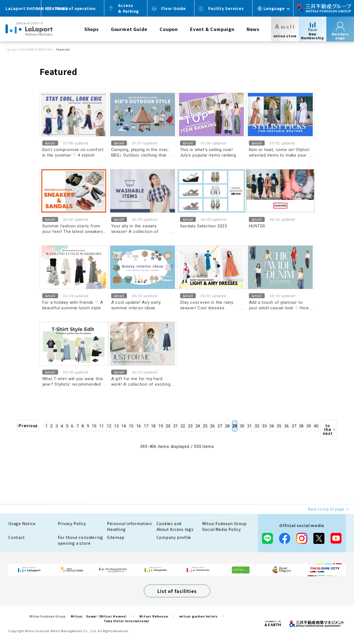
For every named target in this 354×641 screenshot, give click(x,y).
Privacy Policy (72, 523)
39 (308, 426)
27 (220, 426)
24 (198, 426)
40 (316, 426)
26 (212, 426)
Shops (91, 29)
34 (271, 426)
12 (109, 426)
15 (131, 426)
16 (138, 426)
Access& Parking (128, 8)
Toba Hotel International (126, 621)
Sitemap (115, 537)
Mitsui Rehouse (153, 616)
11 (101, 426)
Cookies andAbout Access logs (175, 526)
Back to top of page (332, 619)
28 (227, 426)
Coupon (169, 29)
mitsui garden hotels (198, 616)
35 (279, 426)
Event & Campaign (212, 29)
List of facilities (176, 591)
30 (242, 426)
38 (301, 426)
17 (146, 426)
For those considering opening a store (80, 540)
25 (205, 426)
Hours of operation (75, 8)
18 (153, 426)
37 (294, 426)
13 (116, 426)
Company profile (174, 537)
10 (94, 426)
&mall (50, 143)
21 (175, 426)
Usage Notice (22, 523)
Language (274, 8)
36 (286, 426)
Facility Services (226, 8)
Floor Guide (173, 8)
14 (123, 426)
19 (160, 426)
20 (168, 426)
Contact (16, 537)
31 (249, 426)
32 (257, 426)
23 (190, 426)
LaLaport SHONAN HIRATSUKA (29, 49)
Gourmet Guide (129, 29)
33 (264, 426)
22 (183, 426)
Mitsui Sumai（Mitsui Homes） (99, 616)
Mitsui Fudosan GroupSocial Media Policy (224, 526)
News (253, 29)
